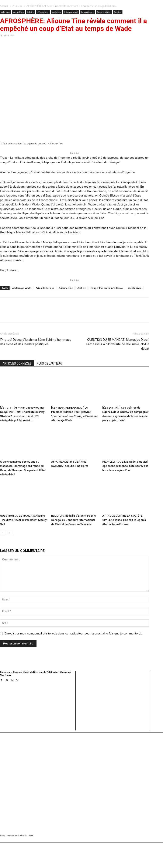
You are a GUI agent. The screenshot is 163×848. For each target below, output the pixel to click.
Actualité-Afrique (45, 287)
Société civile (104, 11)
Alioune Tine (66, 287)
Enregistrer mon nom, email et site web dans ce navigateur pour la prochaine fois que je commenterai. (73, 633)
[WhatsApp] (52, 313)
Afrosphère (43, 11)
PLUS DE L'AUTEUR (49, 363)
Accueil (4, 6)
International (71, 11)
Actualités (18, 11)
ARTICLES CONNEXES (17, 363)
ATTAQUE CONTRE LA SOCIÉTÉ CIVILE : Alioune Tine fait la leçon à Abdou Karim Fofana (124, 520)
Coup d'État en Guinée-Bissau (106, 287)
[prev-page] (2, 532)
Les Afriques (87, 11)
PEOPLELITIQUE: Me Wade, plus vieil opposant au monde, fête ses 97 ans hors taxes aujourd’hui (125, 466)
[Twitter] (42, 313)
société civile (135, 287)
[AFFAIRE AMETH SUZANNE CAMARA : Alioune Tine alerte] (74, 442)
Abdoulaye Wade (21, 287)
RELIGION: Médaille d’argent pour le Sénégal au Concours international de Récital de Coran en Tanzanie (73, 520)
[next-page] (9, 532)
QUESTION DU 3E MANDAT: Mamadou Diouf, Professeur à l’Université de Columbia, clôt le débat (117, 344)
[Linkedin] (62, 313)
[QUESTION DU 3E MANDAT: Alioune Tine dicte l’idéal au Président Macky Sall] (23, 496)
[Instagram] (6, 680)
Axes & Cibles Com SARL (95, 718)
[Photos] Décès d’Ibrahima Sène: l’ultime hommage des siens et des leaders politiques (35, 342)
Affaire (30, 11)
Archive (81, 287)
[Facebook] (33, 313)
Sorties (117, 11)
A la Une (17, 6)
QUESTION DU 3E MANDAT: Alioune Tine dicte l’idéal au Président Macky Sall (23, 520)
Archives (56, 11)
